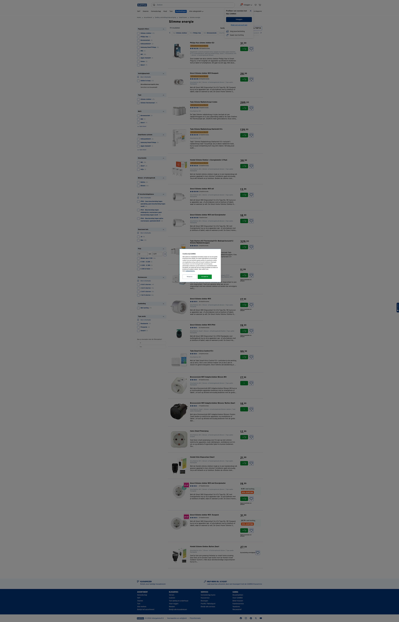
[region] (200, 265)
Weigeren (189, 276)
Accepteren (204, 276)
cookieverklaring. (190, 271)
